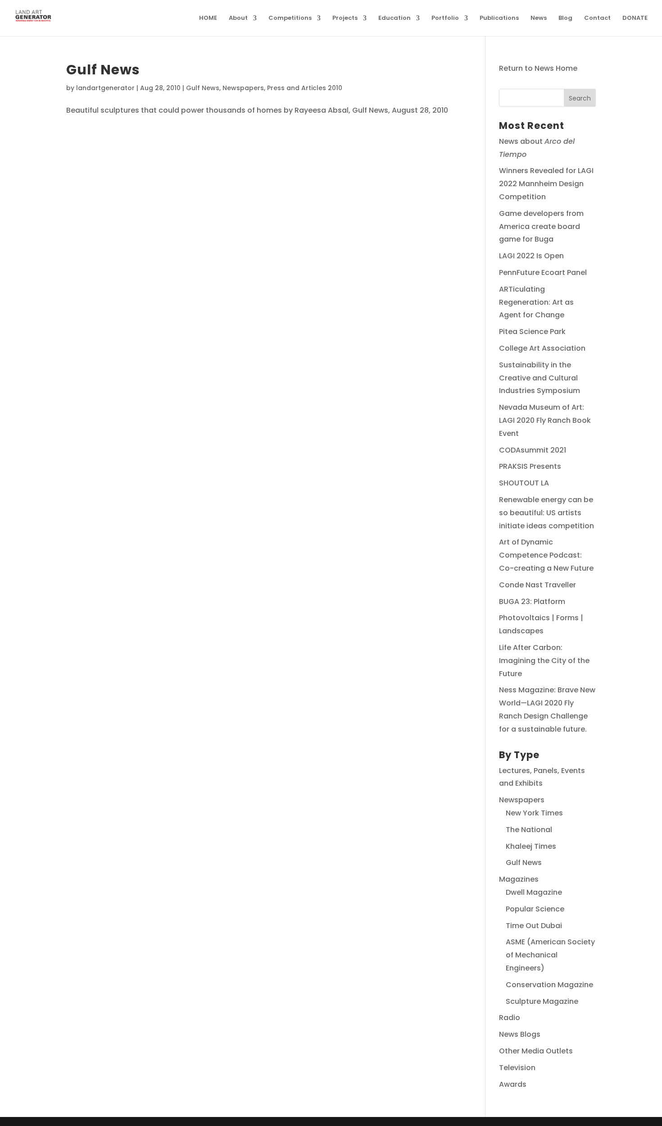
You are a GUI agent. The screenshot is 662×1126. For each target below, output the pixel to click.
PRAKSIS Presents (530, 466)
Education (394, 18)
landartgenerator (105, 87)
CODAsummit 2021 (532, 450)
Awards (512, 1084)
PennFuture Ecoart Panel (543, 272)
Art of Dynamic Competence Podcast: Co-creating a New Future (546, 555)
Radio (509, 1017)
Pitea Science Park (532, 331)
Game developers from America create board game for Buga (541, 226)
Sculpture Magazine (542, 1001)
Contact (597, 18)
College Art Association (542, 348)
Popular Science (535, 909)
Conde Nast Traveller (537, 585)
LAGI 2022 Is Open (531, 256)
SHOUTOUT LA (524, 483)
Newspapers (243, 87)
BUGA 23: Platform (532, 601)
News (539, 18)
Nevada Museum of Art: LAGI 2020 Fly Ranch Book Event (545, 420)
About (238, 18)
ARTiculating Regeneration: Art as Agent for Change (536, 302)
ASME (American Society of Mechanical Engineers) (550, 955)
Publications (499, 18)
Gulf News (103, 69)
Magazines (519, 879)
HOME (208, 18)
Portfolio (445, 18)
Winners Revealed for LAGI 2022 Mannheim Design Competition (546, 183)
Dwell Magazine (534, 892)
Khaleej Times (531, 846)
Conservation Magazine (549, 985)
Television (517, 1067)
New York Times (534, 813)
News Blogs (519, 1034)
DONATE (635, 18)
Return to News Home (538, 68)
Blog (565, 18)
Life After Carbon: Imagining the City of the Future (544, 660)
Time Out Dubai (534, 925)
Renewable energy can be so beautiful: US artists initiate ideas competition (546, 512)
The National (529, 829)
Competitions (290, 18)
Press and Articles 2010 (304, 87)
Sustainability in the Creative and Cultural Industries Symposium (539, 378)
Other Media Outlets (536, 1051)
